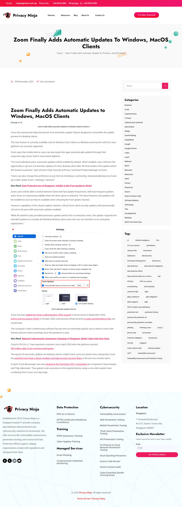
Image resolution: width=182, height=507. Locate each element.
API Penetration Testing (111, 439)
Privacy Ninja (25, 15)
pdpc (146, 302)
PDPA (127, 179)
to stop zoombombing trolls (97, 319)
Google (127, 144)
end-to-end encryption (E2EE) (25, 319)
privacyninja (147, 333)
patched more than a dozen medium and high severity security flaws (48, 358)
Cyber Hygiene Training (68, 441)
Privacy (127, 183)
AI (128, 240)
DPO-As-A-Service (66, 414)
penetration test (132, 312)
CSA (157, 240)
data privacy (156, 261)
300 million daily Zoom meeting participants (32, 348)
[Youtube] (19, 461)
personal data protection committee (139, 322)
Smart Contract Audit (133, 196)
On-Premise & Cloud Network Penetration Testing (110, 447)
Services (51, 15)
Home (59, 53)
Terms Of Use (83, 498)
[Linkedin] (14, 461)
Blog (76, 15)
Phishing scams (145, 328)
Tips (126, 209)
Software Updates (132, 200)
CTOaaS (128, 118)
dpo (159, 276)
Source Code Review (110, 461)
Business (128, 105)
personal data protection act (137, 317)
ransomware (152, 338)
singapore (143, 343)
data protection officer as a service (139, 276)
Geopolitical (129, 140)
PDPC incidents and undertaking (138, 307)
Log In (127, 157)
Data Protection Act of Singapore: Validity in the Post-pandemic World (56, 185)
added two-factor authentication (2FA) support (48, 315)
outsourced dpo (132, 292)
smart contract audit (134, 348)
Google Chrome (131, 148)
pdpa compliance (133, 297)
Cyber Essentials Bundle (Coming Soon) (112, 473)
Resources (129, 187)
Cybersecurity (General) (134, 122)
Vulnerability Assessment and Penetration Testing (144, 358)
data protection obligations (153, 266)
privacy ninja (131, 333)
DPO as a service (146, 281)
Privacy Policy (98, 498)
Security (130, 343)
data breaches (147, 256)
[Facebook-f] (5, 461)
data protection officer (135, 271)
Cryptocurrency (131, 114)
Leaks (127, 153)
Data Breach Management (136, 261)
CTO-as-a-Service (133, 245)
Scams (127, 192)
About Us (85, 15)
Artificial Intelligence (142, 240)
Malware (128, 161)
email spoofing (149, 286)
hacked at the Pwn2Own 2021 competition (66, 364)
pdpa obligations (151, 297)
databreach (131, 256)
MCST (127, 166)
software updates (154, 348)
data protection (132, 266)
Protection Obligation (134, 338)
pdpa (146, 292)
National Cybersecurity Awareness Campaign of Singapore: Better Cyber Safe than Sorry (65, 338)
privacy (160, 328)
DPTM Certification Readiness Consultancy (72, 421)
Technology (129, 205)
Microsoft (128, 170)
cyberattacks (150, 245)
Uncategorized (130, 213)
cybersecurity (132, 250)
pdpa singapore (132, 302)
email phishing (132, 286)
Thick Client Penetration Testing (112, 432)
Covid (127, 109)
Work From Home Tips (133, 222)
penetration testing (151, 312)
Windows (128, 218)
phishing (130, 328)
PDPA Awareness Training (69, 436)
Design (127, 131)
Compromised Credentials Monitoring (70, 462)
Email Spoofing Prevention (113, 455)
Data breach (147, 250)
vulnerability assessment (146, 353)
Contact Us (99, 15)
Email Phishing (130, 135)
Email (138, 444)
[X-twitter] (10, 461)
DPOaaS (130, 281)
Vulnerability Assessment (113, 414)
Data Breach (129, 127)
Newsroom (65, 15)
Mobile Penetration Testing (113, 425)
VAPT (129, 353)
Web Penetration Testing (112, 419)
